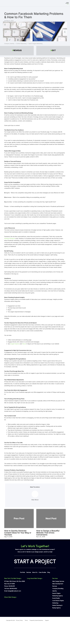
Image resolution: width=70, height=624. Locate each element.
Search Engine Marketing (35, 43)
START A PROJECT (35, 561)
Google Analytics (14, 343)
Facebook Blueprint (9, 238)
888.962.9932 (13, 588)
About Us (34, 572)
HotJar (24, 343)
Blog (48, 572)
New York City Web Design (12, 578)
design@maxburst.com (14, 591)
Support (47, 620)
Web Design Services (58, 581)
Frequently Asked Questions (36, 620)
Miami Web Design (10, 597)
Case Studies (42, 572)
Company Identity (9, 43)
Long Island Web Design (34, 578)
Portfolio (22, 572)
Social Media (56, 598)
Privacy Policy (19, 620)
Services (28, 572)
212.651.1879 (12, 586)
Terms (26, 620)
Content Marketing (21, 43)
